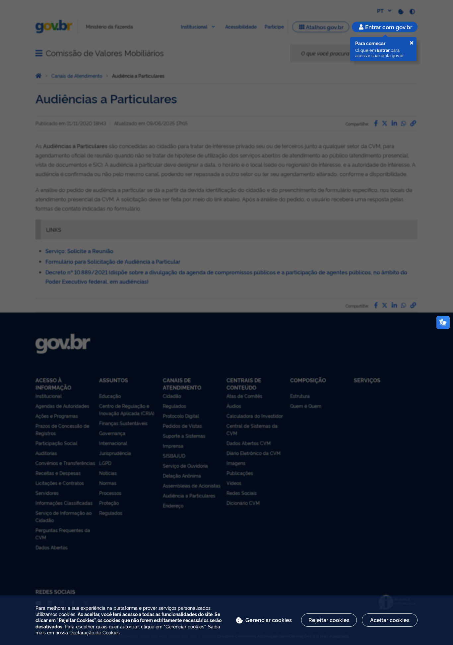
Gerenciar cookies (268, 619)
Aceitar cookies (390, 619)
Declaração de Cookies (94, 632)
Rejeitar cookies (329, 619)
